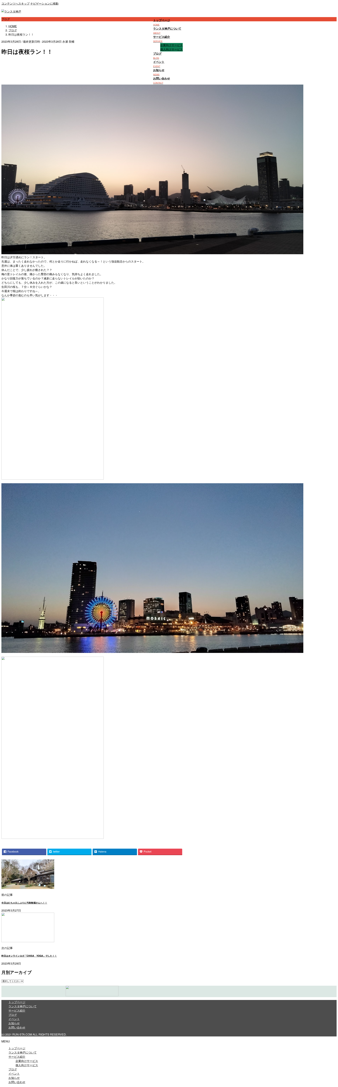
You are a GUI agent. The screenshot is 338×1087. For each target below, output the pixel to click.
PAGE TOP (327, 1051)
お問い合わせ (16, 1027)
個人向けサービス (171, 49)
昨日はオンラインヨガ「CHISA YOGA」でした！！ (29, 955)
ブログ (12, 1015)
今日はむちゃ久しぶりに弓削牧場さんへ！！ (24, 902)
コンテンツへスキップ (15, 3)
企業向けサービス (171, 45)
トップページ (16, 1002)
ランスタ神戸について (22, 1006)
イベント (14, 1019)
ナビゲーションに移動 (44, 3)
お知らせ (14, 1023)
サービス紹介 (16, 1010)
